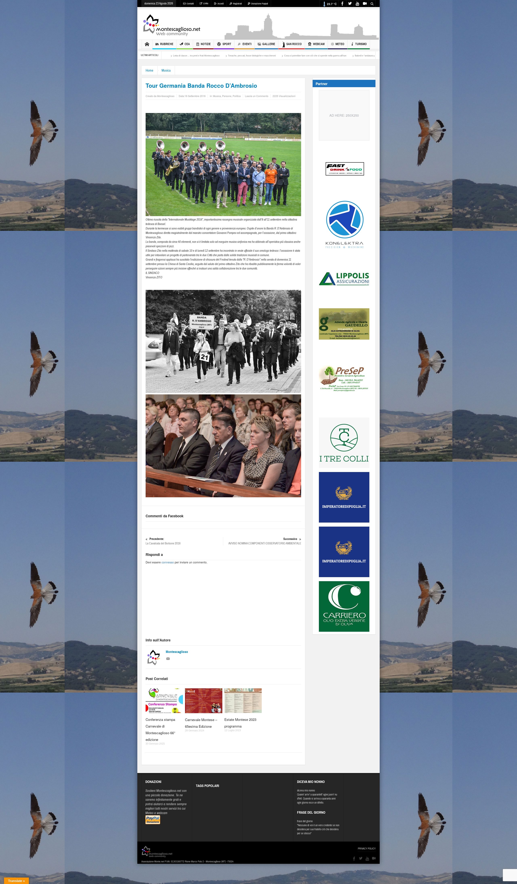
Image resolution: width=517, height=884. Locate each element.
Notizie (206, 44)
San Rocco (294, 44)
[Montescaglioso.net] (171, 24)
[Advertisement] (302, 37)
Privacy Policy (367, 848)
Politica (237, 96)
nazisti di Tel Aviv (335, 55)
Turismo (361, 44)
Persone (226, 96)
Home (149, 70)
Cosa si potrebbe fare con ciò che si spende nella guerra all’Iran (215, 55)
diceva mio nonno (306, 790)
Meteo (339, 44)
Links (205, 3)
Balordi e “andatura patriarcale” (270, 55)
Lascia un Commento (256, 96)
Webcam (319, 44)
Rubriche (166, 44)
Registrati (237, 3)
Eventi (247, 44)
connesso (168, 562)
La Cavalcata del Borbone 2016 (163, 541)
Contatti (190, 3)
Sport (227, 44)
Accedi (221, 3)
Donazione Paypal (259, 3)
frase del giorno (305, 821)
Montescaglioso (177, 652)
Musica (166, 70)
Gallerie (268, 44)
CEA (187, 44)
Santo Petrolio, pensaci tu (306, 55)
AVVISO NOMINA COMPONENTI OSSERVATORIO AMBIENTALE (264, 541)
